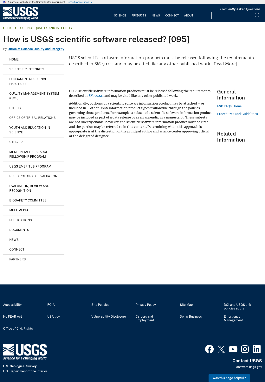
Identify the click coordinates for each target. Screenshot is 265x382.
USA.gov (53, 316)
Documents (19, 230)
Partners (17, 259)
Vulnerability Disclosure (108, 316)
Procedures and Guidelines (237, 114)
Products (139, 15)
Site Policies (100, 305)
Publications (20, 220)
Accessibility (12, 305)
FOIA (51, 305)
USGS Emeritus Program (30, 166)
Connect (172, 15)
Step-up (16, 142)
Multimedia (18, 210)
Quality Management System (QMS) (34, 96)
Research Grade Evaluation (33, 176)
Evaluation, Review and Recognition (29, 188)
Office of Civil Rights (18, 328)
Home (14, 59)
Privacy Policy (146, 305)
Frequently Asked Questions (240, 9)
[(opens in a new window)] (209, 348)
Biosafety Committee (27, 200)
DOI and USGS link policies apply (237, 306)
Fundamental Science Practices (28, 81)
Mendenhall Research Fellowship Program (28, 154)
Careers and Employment (145, 318)
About (188, 15)
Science (120, 15)
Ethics (15, 108)
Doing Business (191, 316)
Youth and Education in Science (29, 130)
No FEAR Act (12, 316)
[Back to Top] (251, 368)
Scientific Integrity (26, 69)
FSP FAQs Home (229, 106)
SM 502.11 (96, 96)
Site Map (186, 305)
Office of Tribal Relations (32, 118)
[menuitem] (120, 13)
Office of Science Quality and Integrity (38, 28)
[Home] (20, 19)
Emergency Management (233, 318)
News (156, 15)
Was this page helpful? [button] (229, 378)
